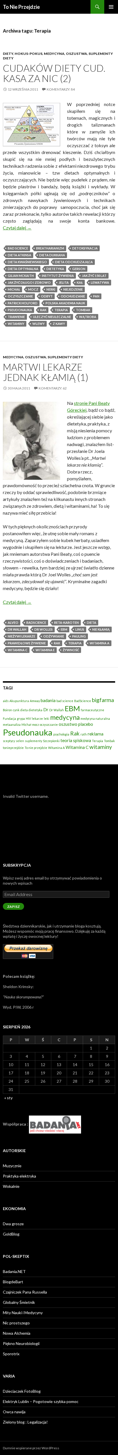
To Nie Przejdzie (21, 7)
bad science (18, 248)
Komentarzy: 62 (53, 388)
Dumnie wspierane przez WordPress (31, 1448)
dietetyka (55, 269)
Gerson (78, 269)
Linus (79, 629)
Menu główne (111, 7)
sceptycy (9, 741)
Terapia (61, 310)
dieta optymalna (23, 269)
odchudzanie (73, 296)
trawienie (16, 317)
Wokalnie (11, 1186)
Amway (35, 701)
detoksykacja (85, 248)
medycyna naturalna (95, 718)
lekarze (37, 718)
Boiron (7, 710)
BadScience (36, 622)
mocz (33, 289)
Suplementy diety (65, 357)
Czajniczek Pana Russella (25, 1292)
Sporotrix (11, 1353)
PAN (96, 296)
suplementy (33, 741)
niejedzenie (73, 289)
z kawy (59, 323)
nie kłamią (101, 629)
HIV (28, 718)
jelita (64, 282)
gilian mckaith (21, 275)
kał (80, 282)
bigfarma (103, 700)
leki (46, 718)
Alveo (13, 622)
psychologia (61, 734)
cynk (16, 710)
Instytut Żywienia (58, 275)
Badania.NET (14, 1271)
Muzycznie (12, 1165)
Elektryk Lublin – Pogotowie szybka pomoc (40, 1401)
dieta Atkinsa (19, 255)
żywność (71, 650)
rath (83, 734)
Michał (14, 289)
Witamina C (17, 650)
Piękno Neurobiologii (21, 1343)
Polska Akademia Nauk (65, 303)
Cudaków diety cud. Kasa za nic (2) (54, 73)
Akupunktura (19, 701)
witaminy (16, 323)
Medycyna (54, 53)
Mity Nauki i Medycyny (23, 1312)
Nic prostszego (16, 1322)
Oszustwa (76, 53)
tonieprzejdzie (13, 748)
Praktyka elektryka (19, 1176)
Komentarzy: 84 (61, 89)
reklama (95, 733)
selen (20, 741)
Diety (8, 53)
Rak (43, 310)
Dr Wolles (43, 629)
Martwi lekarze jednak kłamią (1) (45, 372)
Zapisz (13, 906)
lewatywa (100, 282)
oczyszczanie (20, 296)
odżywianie (53, 636)
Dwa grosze (13, 1223)
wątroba (87, 317)
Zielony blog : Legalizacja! (25, 1422)
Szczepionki (51, 741)
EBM (64, 629)
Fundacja (9, 718)
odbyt (47, 296)
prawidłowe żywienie (27, 643)
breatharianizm (50, 248)
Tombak (83, 310)
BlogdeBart (13, 1281)
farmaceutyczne (92, 710)
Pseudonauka (20, 310)
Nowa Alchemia (16, 1333)
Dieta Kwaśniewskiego (27, 262)
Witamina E (45, 650)
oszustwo (68, 724)
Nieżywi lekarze (21, 636)
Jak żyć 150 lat (94, 275)
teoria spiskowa (75, 740)
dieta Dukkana (52, 255)
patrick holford (23, 303)
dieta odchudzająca (74, 262)
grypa (21, 718)
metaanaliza (12, 724)
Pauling (79, 636)
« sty (8, 1097)
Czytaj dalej (17, 227)
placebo (85, 724)
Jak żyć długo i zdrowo (29, 282)
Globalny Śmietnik (19, 1302)
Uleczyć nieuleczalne (52, 317)
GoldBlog (11, 1234)
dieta (91, 622)
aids (6, 701)
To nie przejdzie (36, 748)
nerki (50, 289)
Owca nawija (14, 1411)
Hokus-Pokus (28, 53)
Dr (45, 709)
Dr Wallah (17, 629)
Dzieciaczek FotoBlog (22, 1391)
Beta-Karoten (66, 622)
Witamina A (99, 643)
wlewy (38, 323)
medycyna (65, 717)
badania (48, 700)
